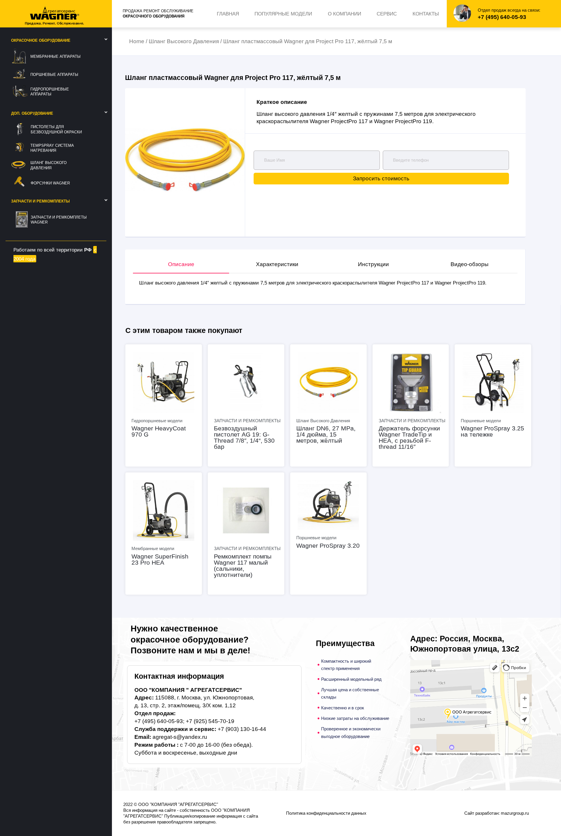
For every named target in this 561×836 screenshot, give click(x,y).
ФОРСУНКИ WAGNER (50, 183)
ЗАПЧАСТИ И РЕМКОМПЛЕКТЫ (247, 420)
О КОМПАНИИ (344, 14)
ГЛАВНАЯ (228, 14)
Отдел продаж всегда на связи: (509, 10)
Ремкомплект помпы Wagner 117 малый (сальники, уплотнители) (242, 565)
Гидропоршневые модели (156, 420)
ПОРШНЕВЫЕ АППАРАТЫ (54, 74)
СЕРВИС (387, 14)
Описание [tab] (181, 264)
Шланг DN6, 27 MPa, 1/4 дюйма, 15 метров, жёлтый (326, 434)
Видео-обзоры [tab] (470, 264)
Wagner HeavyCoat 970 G (158, 431)
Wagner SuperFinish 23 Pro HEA (159, 559)
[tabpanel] (325, 282)
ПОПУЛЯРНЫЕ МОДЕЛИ (283, 14)
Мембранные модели (152, 548)
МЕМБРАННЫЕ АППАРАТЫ (55, 56)
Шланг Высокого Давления (184, 41)
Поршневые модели (481, 420)
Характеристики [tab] (277, 264)
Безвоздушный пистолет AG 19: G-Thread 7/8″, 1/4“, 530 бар (244, 437)
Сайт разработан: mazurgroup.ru (496, 813)
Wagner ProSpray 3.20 (328, 545)
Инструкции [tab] (373, 264)
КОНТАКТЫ (426, 14)
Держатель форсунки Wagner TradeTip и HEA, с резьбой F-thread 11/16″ (409, 437)
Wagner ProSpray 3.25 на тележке (492, 431)
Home (136, 41)
